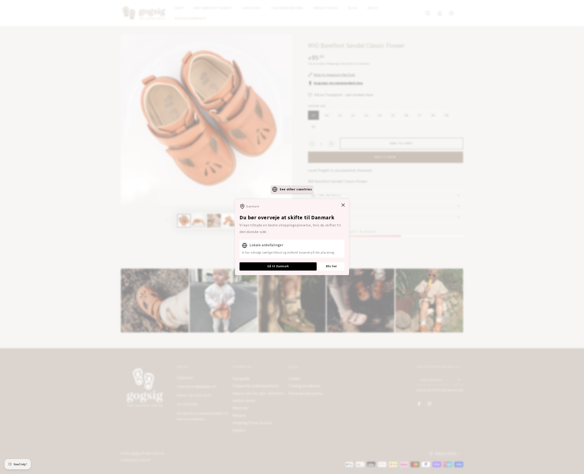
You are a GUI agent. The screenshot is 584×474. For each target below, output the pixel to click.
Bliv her (331, 266)
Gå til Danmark (278, 266)
